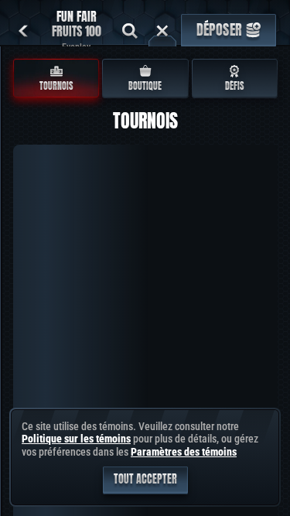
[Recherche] (130, 31)
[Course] (162, 31)
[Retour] (23, 31)
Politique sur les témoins (76, 438)
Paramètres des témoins (184, 452)
